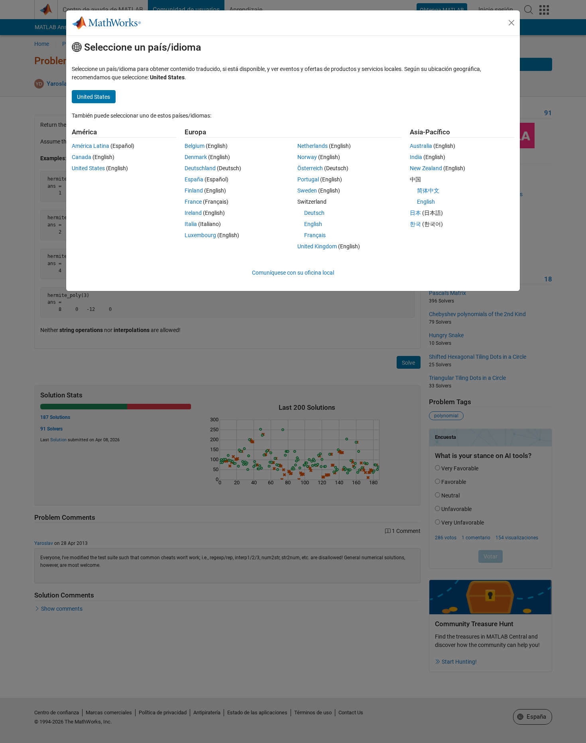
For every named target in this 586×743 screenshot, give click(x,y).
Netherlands (312, 146)
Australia (421, 146)
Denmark (196, 157)
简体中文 (428, 190)
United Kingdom (317, 246)
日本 (415, 213)
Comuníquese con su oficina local (293, 272)
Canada (81, 157)
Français (315, 235)
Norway (307, 157)
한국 (415, 224)
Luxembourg (200, 235)
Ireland (193, 213)
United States (88, 168)
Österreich (310, 168)
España (194, 179)
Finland (194, 190)
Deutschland (200, 168)
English (313, 224)
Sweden (307, 190)
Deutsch (314, 213)
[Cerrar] (511, 22)
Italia (191, 224)
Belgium (195, 146)
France (193, 202)
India (416, 157)
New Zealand (426, 168)
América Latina (90, 146)
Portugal (308, 179)
